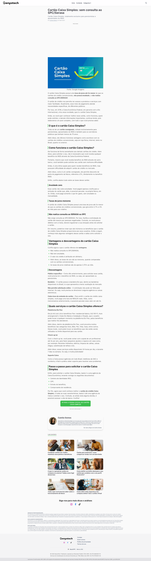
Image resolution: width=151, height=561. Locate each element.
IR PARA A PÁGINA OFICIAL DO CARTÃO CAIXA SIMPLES (75, 403)
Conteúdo (79, 3)
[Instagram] (71, 504)
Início (73, 3)
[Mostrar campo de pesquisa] (146, 3)
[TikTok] (79, 504)
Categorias (86, 3)
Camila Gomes (53, 20)
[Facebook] (75, 504)
